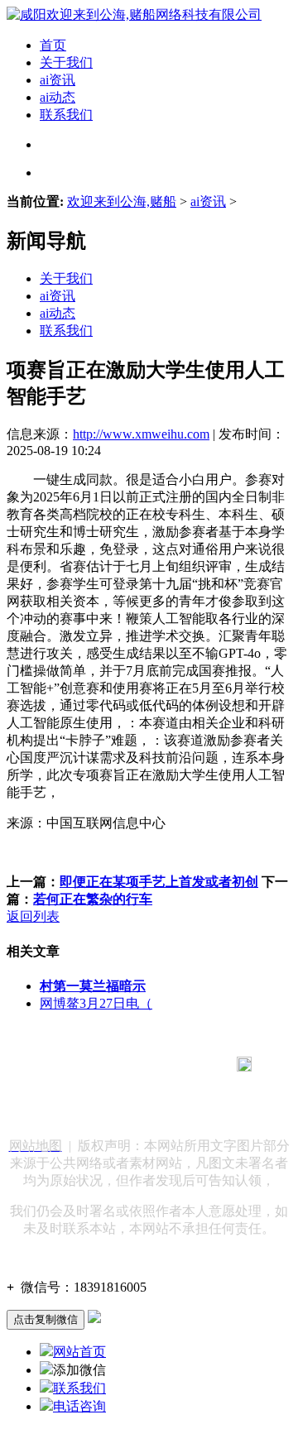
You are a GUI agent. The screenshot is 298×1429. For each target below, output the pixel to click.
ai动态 (57, 97)
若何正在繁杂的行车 (92, 899)
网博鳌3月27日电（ (96, 1003)
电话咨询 (79, 1406)
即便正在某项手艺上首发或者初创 (159, 882)
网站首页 (79, 1352)
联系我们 (66, 115)
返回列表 (33, 916)
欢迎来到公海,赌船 (121, 201)
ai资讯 (57, 80)
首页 (53, 45)
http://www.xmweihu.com (141, 434)
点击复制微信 (45, 1319)
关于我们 (66, 62)
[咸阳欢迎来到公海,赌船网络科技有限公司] (134, 14)
